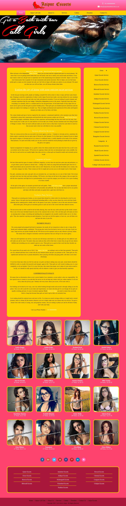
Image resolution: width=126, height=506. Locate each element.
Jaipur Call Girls (35, 13)
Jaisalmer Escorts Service (101, 94)
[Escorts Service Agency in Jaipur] (49, 333)
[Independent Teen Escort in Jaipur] (49, 366)
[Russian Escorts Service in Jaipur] (49, 399)
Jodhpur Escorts (63, 476)
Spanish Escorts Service (101, 155)
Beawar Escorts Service (101, 84)
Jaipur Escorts (33, 73)
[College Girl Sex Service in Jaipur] (49, 432)
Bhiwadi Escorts (27, 483)
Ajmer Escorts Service (101, 75)
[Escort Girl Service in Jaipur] (77, 333)
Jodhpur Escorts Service (101, 99)
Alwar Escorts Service (101, 80)
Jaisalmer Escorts (63, 472)
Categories (101, 141)
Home (21, 13)
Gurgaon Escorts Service (101, 132)
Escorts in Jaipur (52, 291)
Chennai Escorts (99, 476)
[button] (9, 39)
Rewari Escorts (99, 472)
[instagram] (66, 460)
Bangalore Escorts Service (101, 136)
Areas (101, 70)
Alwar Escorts (26, 476)
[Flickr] (84, 460)
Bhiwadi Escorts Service (101, 89)
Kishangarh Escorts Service (101, 103)
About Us (51, 13)
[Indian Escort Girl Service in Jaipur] (106, 399)
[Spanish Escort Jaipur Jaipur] (106, 366)
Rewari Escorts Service (101, 117)
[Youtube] (60, 460)
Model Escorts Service (101, 150)
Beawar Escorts (27, 479)
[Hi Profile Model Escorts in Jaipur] (20, 399)
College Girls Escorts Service (101, 165)
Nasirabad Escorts (63, 483)
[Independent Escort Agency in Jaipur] (106, 333)
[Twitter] (54, 460)
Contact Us (103, 13)
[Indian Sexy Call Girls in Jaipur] (106, 432)
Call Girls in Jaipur (57, 185)
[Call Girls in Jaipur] (20, 366)
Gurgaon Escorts (99, 479)
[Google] (48, 460)
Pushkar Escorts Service (101, 113)
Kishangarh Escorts (63, 479)
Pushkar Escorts (63, 487)
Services (64, 13)
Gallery (77, 13)
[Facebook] (42, 460)
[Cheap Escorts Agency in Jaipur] (77, 432)
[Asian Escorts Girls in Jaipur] (77, 399)
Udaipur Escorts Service (101, 122)
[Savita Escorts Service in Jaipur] (20, 333)
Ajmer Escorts (26, 472)
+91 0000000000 (52, 310)
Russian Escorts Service (101, 146)
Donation (90, 13)
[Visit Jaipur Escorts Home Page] (52, 8)
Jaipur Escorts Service (71, 117)
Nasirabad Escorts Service (101, 108)
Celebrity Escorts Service (101, 160)
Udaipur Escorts (99, 483)
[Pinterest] (72, 460)
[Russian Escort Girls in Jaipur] (77, 366)
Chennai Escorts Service (101, 127)
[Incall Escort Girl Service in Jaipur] (20, 432)
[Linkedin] (78, 460)
